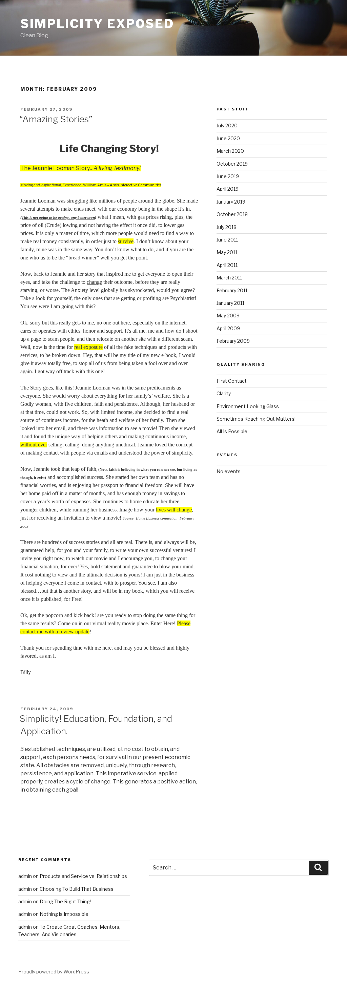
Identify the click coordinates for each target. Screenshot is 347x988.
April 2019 (228, 189)
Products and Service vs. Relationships (83, 876)
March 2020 (230, 151)
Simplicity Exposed (97, 23)
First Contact (232, 381)
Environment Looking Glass (248, 406)
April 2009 (228, 328)
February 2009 (233, 341)
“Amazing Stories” (56, 119)
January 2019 (231, 202)
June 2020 (228, 138)
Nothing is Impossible (64, 914)
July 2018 (227, 227)
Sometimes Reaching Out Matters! (256, 419)
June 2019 (228, 176)
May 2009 (228, 315)
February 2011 (232, 290)
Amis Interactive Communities (135, 185)
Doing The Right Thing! (65, 901)
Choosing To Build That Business (77, 889)
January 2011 (230, 303)
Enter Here (162, 623)
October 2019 (232, 164)
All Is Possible (232, 431)
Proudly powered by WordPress (53, 971)
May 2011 (227, 252)
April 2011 (227, 265)
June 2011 (227, 240)
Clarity (224, 393)
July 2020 (227, 125)
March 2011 (229, 277)
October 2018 (232, 214)
